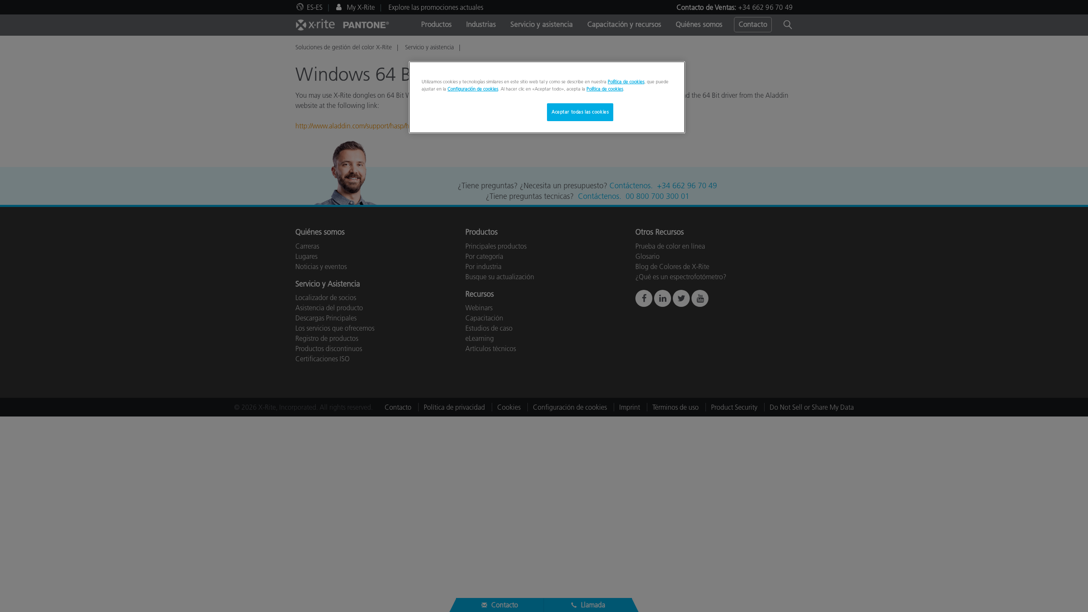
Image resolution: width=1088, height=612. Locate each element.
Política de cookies (626, 82)
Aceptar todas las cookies (580, 112)
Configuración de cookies (473, 89)
